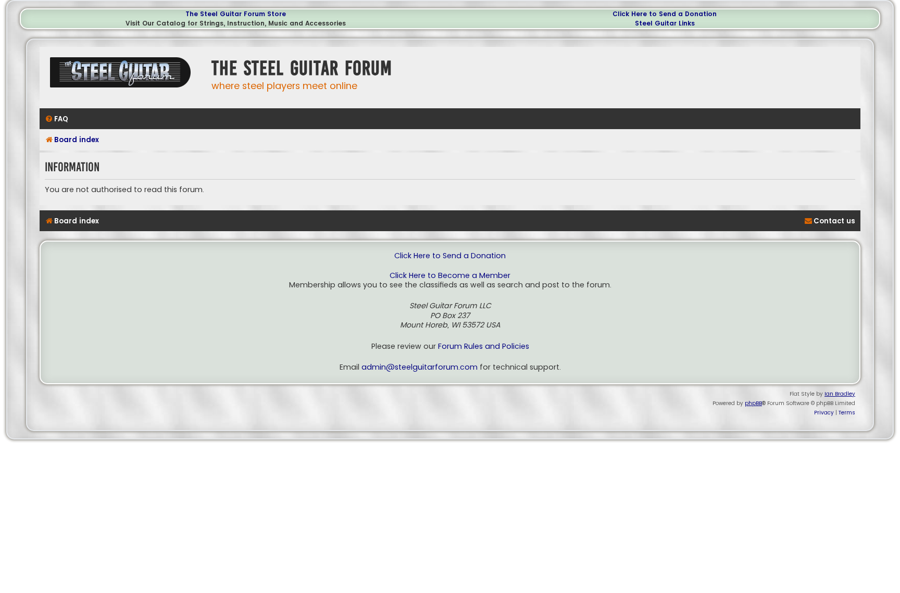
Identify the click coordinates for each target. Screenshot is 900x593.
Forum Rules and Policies (483, 346)
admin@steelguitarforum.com (419, 367)
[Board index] (123, 76)
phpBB (753, 403)
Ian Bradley (839, 394)
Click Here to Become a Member (450, 276)
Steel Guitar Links (665, 23)
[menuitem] (56, 119)
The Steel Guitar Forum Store (235, 13)
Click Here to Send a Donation (664, 13)
